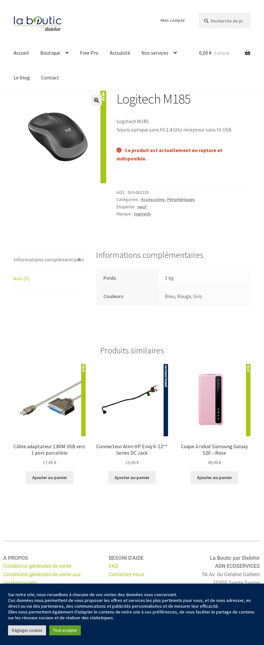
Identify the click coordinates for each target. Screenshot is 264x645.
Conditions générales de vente (37, 566)
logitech (142, 214)
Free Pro (89, 53)
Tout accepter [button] (65, 630)
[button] (96, 100)
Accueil (21, 53)
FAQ (113, 566)
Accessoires (153, 199)
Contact (50, 77)
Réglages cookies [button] (27, 630)
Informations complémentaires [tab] (49, 259)
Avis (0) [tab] (21, 278)
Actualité (120, 53)
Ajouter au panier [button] (49, 477)
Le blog (22, 77)
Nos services (154, 53)
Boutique (50, 53)
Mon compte (173, 20)
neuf (142, 207)
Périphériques (181, 199)
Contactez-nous (126, 574)
